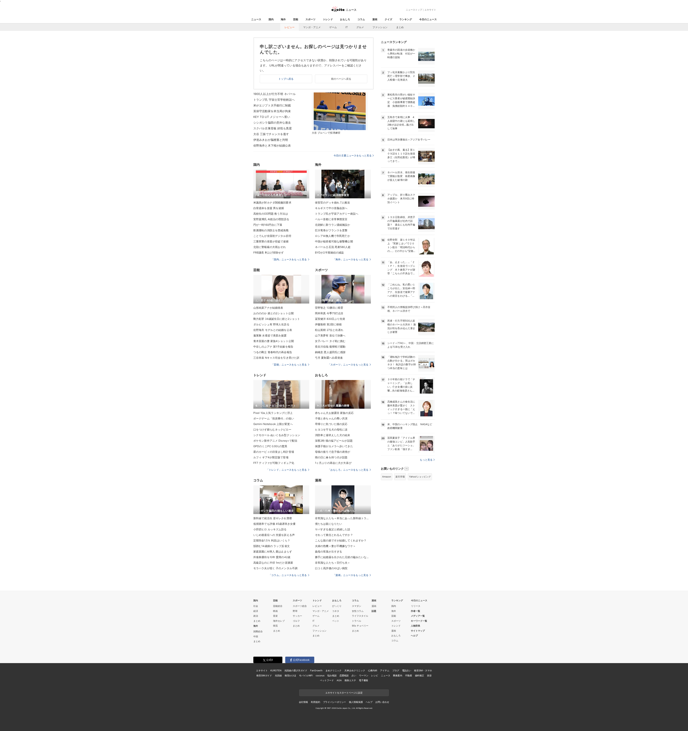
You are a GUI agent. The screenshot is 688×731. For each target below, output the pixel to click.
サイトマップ (418, 630)
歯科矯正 (419, 675)
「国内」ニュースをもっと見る (289, 259)
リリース (415, 606)
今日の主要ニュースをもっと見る (353, 155)
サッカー (297, 615)
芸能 (295, 19)
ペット (335, 620)
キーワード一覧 (419, 620)
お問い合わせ (382, 702)
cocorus (320, 675)
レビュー (290, 27)
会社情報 (303, 702)
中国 (255, 636)
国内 (271, 19)
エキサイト (430, 9)
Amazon (386, 476)
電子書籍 (363, 680)
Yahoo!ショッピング (420, 476)
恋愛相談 (344, 675)
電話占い (406, 670)
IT (346, 27)
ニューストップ (414, 9)
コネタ (335, 611)
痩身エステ (350, 680)
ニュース (256, 19)
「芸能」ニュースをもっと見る (289, 364)
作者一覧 (415, 611)
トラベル (356, 620)
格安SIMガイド (264, 675)
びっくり (336, 606)
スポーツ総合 (300, 606)
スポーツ (310, 19)
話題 (374, 611)
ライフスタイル (360, 615)
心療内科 (372, 670)
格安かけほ (290, 675)
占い (354, 675)
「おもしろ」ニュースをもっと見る (348, 469)
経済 (255, 611)
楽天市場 (400, 476)
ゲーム (333, 27)
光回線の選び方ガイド (295, 670)
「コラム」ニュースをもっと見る (288, 575)
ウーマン (363, 675)
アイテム (384, 670)
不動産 (408, 675)
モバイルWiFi (306, 675)
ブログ (395, 670)
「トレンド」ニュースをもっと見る (286, 469)
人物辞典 (415, 625)
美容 (429, 675)
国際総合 (258, 631)
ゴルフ (296, 620)
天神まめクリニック (354, 670)
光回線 (278, 675)
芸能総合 (277, 606)
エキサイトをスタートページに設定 (344, 692)
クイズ (388, 19)
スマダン (356, 606)
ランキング (405, 19)
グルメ (360, 27)
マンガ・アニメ (312, 27)
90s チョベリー (360, 625)
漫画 (374, 19)
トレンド (328, 19)
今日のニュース (428, 19)
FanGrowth (316, 670)
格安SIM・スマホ (423, 670)
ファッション (380, 27)
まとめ (400, 27)
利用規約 (315, 702)
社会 (255, 606)
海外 (283, 19)
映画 (275, 611)
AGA (339, 680)
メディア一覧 (418, 615)
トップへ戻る (286, 78)
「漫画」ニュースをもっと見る (350, 575)
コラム (361, 19)
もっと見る (426, 459)
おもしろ (345, 19)
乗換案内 (397, 675)
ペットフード (327, 680)
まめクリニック (333, 670)
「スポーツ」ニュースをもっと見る (348, 364)
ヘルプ (414, 635)
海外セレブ (279, 620)
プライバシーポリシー (334, 702)
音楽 (275, 615)
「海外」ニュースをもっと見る (350, 259)
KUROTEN (275, 670)
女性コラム (358, 611)
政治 (255, 615)
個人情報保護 (356, 702)
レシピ (374, 675)
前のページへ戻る (341, 78)
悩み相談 (331, 675)
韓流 (275, 625)
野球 (295, 611)
